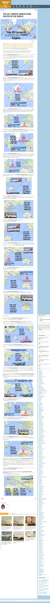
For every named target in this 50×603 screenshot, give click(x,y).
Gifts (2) (40, 460)
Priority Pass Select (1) (42, 516)
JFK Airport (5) (41, 483)
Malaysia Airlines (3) (41, 494)
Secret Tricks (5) (41, 527)
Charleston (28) (41, 424)
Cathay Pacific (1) (41, 423)
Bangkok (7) (40, 408)
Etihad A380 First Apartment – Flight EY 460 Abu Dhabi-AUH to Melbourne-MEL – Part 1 (44, 581)
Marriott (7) (40, 497)
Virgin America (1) (41, 566)
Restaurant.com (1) (41, 518)
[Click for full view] (18, 29)
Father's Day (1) (41, 452)
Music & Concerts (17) (42, 503)
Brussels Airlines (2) (41, 417)
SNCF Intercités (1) (41, 537)
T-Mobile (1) (40, 546)
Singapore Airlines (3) (42, 530)
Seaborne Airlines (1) (41, 526)
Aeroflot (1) (40, 375)
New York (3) (40, 507)
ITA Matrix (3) (40, 480)
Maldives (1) (40, 495)
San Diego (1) (40, 522)
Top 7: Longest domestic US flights (24, 43)
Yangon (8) (40, 575)
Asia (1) (40, 394)
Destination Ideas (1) (41, 443)
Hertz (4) (40, 468)
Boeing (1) (40, 412)
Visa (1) (40, 567)
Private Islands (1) (41, 517)
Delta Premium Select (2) (42, 442)
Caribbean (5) (40, 422)
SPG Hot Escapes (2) (41, 540)
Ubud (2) (40, 560)
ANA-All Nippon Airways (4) (42, 392)
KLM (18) (40, 484)
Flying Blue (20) (41, 456)
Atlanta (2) (40, 398)
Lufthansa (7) (40, 492)
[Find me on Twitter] (7, 507)
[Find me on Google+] (8, 507)
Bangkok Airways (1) (41, 409)
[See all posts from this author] (3, 507)
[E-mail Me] (9, 507)
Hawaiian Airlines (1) (41, 467)
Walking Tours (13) (41, 569)
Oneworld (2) (40, 508)
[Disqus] (18, 559)
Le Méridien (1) (41, 489)
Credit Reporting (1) (41, 437)
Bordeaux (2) (40, 414)
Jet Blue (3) (40, 482)
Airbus (33, 499)
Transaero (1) (40, 551)
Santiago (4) (40, 524)
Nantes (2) (40, 505)
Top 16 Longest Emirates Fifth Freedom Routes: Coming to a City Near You (43, 592)
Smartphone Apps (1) (41, 535)
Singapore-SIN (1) (41, 531)
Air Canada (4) (41, 379)
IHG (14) (40, 475)
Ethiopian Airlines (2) (41, 448)
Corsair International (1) (42, 435)
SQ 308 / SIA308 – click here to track (11, 462)
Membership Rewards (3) (42, 499)
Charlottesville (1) (41, 426)
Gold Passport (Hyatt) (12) (42, 463)
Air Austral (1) (40, 378)
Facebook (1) (40, 451)
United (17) (40, 562)
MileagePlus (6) (41, 502)
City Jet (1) (40, 433)
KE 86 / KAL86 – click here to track (22, 369)
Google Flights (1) (41, 464)
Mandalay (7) (40, 496)
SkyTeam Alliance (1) (41, 534)
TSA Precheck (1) (41, 557)
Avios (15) (40, 400)
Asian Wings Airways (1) (42, 395)
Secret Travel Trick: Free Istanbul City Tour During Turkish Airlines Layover (44, 586)
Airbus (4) (40, 385)
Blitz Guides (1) (41, 411)
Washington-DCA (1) (41, 570)
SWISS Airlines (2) (41, 545)
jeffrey (7, 504)
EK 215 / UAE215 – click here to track (27, 77)
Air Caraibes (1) (41, 380)
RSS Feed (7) (40, 520)
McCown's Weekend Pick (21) (43, 498)
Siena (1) (40, 529)
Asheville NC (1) (41, 393)
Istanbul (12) (40, 479)
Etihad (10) (40, 449)
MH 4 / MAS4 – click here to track (17, 472)
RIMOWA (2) (40, 519)
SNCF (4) (40, 536)
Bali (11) (40, 406)
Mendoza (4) (40, 500)
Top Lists (2, 499)
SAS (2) (40, 525)
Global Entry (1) (41, 462)
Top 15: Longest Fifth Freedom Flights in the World (12, 46)
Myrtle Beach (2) (41, 504)
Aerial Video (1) (41, 374)
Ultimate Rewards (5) (41, 561)
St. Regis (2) (40, 542)
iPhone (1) (40, 478)
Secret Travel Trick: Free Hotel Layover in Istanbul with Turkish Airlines (43, 589)
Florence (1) (40, 455)
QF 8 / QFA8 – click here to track (25, 54)
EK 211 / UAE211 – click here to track (26, 108)
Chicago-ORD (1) (41, 428)
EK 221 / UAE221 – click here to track (26, 153)
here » (48, 600)
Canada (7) (40, 421)
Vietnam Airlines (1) (41, 565)
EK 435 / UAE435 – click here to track (27, 267)
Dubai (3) (40, 444)
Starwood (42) (41, 544)
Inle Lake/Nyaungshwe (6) (42, 476)
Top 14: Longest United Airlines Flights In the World (24, 47)
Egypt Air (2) (40, 446)
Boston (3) (40, 415)
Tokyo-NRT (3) (40, 549)
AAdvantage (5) (41, 372)
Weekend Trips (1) (41, 572)
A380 (31, 499)
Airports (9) (40, 386)
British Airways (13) (41, 416)
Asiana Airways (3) (41, 396)
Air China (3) (40, 381)
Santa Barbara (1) (41, 523)
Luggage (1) (40, 493)
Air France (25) (41, 382)
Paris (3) (40, 511)
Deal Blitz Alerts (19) (41, 440)
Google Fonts (37, 600)
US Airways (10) (41, 563)
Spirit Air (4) (40, 541)
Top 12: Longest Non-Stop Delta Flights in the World (25, 45)
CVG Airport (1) (41, 438)
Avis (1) (40, 401)
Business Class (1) (41, 418)
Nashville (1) (40, 506)
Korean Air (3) (40, 485)
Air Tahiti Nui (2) (41, 384)
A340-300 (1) (40, 370)
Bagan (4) (40, 405)
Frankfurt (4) (40, 458)
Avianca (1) (40, 399)
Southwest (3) (41, 539)
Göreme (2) (40, 465)
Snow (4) (40, 538)
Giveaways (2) (41, 461)
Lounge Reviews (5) (41, 491)
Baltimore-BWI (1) (41, 407)
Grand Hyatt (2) (41, 466)
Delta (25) (40, 441)
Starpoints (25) (41, 543)
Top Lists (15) (40, 550)
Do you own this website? (43, 322)
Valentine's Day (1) (41, 564)
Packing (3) (40, 510)
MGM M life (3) (41, 501)
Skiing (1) (40, 532)
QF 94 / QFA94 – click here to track (14, 175)
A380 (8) (40, 371)
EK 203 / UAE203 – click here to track (19, 437)
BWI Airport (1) (41, 419)
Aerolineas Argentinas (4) (42, 376)
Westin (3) (40, 573)
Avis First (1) (40, 402)
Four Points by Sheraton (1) (42, 457)
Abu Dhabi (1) (40, 373)
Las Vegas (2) (40, 487)
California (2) (40, 420)
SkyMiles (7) (40, 533)
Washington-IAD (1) (41, 571)
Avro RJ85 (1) (40, 403)
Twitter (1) (40, 559)
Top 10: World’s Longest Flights (14, 43)
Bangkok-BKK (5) (41, 410)
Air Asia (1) (40, 377)
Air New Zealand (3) (41, 383)
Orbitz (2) (40, 509)
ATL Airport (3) (41, 397)
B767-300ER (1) (41, 404)
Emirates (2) (40, 447)
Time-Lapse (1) (41, 548)
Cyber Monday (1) (41, 439)
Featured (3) (40, 453)
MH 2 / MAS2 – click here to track (29, 472)
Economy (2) (40, 445)
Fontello (42, 600)
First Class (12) (41, 454)
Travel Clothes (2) (41, 552)
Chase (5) (40, 427)
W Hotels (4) (40, 568)
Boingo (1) (40, 413)
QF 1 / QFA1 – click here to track (10, 245)
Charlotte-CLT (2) (41, 425)
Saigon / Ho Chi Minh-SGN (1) (43, 521)
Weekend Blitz (5, 3)
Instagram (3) (40, 477)
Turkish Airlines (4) (41, 558)
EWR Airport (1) (41, 450)
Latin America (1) (41, 488)
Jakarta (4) (40, 481)
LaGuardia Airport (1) (41, 486)
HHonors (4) (40, 469)
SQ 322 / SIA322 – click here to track (27, 462)
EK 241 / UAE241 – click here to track (27, 398)
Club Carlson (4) (41, 434)
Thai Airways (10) (41, 547)
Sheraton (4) (40, 528)
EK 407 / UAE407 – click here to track (11, 322)
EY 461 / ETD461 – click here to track (28, 291)
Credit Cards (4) (41, 436)
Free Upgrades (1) (41, 459)
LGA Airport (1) (41, 490)
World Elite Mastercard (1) (42, 574)
